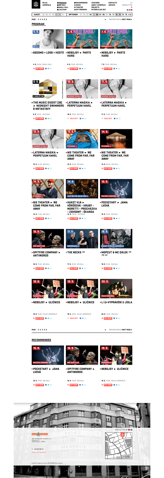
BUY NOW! (39, 69)
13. (120, 15)
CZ (131, 3)
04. (91, 15)
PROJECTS (95, 7)
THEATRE (79, 7)
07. (100, 15)
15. (126, 15)
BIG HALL (62, 5)
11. (113, 15)
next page (126, 20)
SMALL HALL (63, 7)
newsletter (127, 5)
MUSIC (78, 5)
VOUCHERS (95, 3)
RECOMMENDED (82, 3)
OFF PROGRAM (81, 10)
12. (117, 15)
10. (110, 15)
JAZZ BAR (62, 10)
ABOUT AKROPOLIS (98, 5)
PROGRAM (62, 3)
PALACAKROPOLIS (46, 4)
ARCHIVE (111, 5)
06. (97, 15)
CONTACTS (112, 3)
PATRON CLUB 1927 (98, 10)
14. (123, 15)
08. (104, 15)
